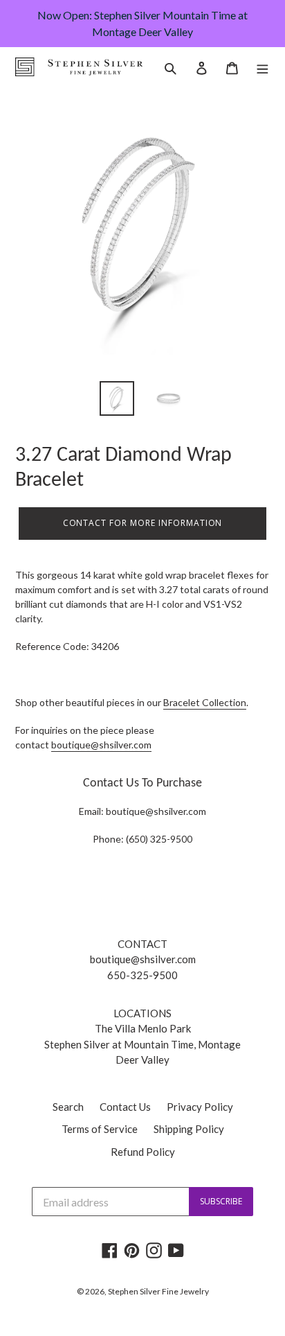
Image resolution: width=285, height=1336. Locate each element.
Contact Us (125, 1106)
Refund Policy (143, 1151)
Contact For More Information (143, 523)
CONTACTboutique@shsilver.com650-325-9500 (143, 959)
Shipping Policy (189, 1129)
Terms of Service (100, 1129)
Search (68, 1106)
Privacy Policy (200, 1106)
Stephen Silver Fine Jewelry (158, 1291)
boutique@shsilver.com (101, 744)
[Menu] (262, 66)
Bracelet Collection (204, 702)
